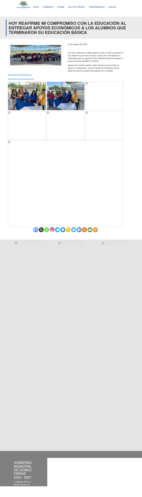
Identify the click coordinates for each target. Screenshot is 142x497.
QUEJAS (112, 7)
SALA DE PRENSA (76, 7)
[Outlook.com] (79, 229)
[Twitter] (73, 229)
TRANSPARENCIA (96, 7)
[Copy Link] (68, 229)
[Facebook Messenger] (62, 229)
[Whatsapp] (46, 229)
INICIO (36, 7)
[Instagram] (52, 229)
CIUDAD (60, 7)
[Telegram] (57, 229)
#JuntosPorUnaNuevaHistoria (21, 79)
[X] (41, 229)
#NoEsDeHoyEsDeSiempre (20, 74)
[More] (95, 229)
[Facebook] (35, 229)
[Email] (90, 229)
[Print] (84, 229)
